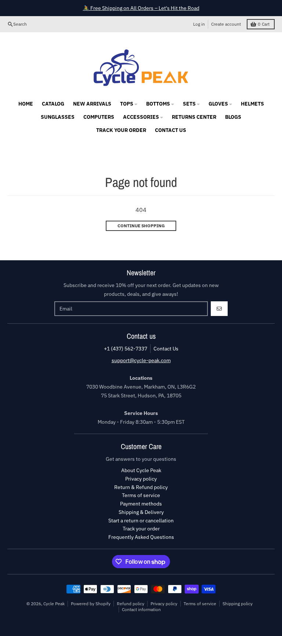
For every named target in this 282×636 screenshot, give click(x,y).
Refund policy (130, 603)
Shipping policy (238, 603)
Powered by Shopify (91, 603)
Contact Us (165, 348)
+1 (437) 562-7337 (125, 348)
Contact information (141, 609)
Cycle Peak (54, 603)
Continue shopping (141, 225)
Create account (226, 24)
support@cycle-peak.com (141, 360)
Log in (199, 24)
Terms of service (200, 603)
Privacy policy (164, 603)
